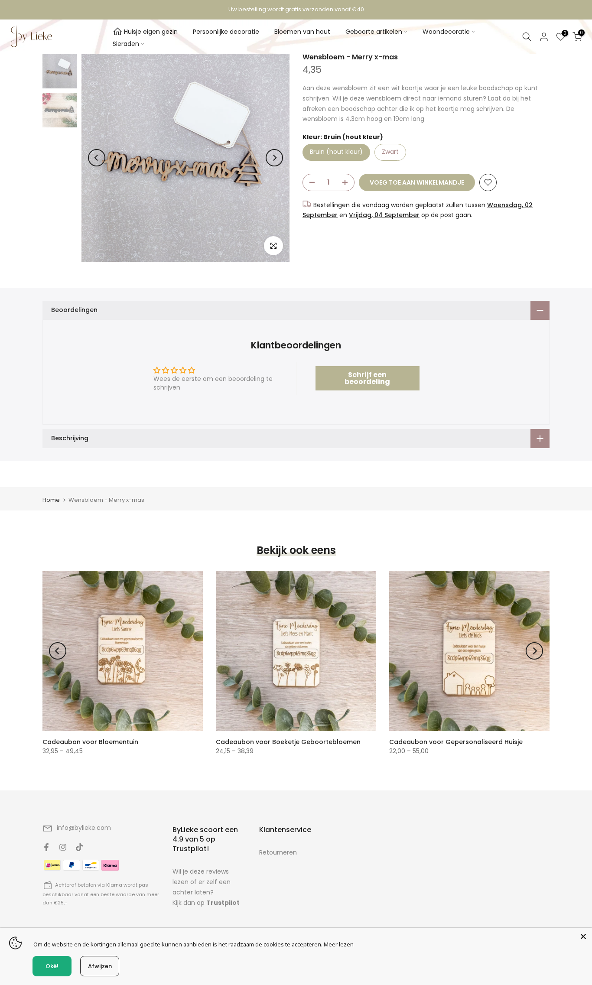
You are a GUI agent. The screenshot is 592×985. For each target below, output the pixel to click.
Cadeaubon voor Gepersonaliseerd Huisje (456, 742)
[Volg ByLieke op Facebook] (46, 847)
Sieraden (126, 43)
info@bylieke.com (84, 827)
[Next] (274, 157)
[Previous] (96, 157)
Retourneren (278, 852)
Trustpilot (223, 902)
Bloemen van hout (302, 31)
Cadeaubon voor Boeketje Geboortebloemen (288, 742)
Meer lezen (339, 944)
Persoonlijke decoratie (226, 31)
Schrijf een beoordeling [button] (367, 378)
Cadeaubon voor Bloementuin (90, 742)
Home (51, 500)
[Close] (583, 936)
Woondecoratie (446, 31)
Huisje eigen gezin (151, 31)
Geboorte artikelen (373, 31)
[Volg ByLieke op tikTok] (79, 847)
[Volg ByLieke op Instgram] (63, 847)
